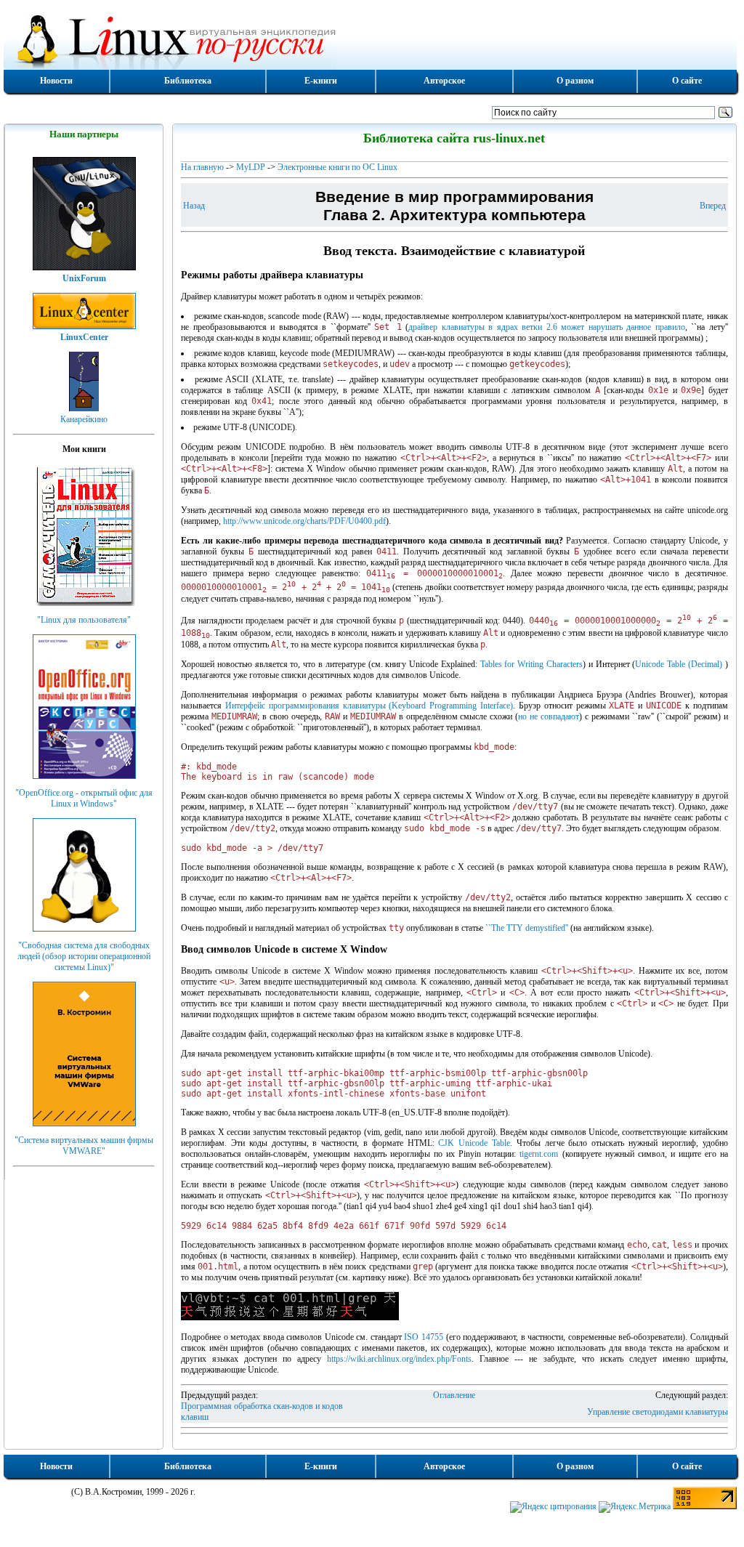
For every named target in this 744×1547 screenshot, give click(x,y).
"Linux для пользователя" (84, 620)
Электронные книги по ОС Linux (337, 167)
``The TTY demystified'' (526, 928)
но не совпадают (548, 716)
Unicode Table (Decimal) (678, 664)
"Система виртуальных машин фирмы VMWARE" (84, 1145)
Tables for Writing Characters (531, 664)
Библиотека (187, 81)
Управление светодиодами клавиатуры (657, 1412)
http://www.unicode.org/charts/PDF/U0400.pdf (304, 521)
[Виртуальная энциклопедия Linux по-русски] (370, 39)
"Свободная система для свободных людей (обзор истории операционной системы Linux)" (83, 956)
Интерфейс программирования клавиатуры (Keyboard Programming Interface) (369, 705)
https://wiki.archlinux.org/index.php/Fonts (399, 1359)
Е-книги (320, 81)
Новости (56, 81)
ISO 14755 (423, 1337)
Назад (194, 206)
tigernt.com (538, 1154)
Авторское (444, 81)
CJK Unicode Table (474, 1143)
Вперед (713, 206)
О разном (575, 81)
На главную (202, 167)
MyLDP (250, 167)
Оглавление (454, 1395)
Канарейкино (84, 419)
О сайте (687, 81)
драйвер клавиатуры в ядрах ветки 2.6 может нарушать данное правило (546, 327)
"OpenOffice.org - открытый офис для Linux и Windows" (84, 798)
